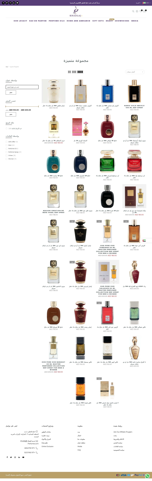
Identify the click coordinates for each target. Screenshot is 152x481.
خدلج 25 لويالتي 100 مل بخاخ (107, 144)
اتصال (79, 439)
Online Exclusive (47, 450)
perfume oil (13, 152)
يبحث (115, 439)
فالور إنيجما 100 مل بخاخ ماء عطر (80, 406)
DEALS (110, 23)
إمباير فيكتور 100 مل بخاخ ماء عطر (53, 109)
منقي (11, 96)
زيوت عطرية (45, 439)
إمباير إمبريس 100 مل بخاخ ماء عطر (80, 290)
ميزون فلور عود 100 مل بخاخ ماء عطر (80, 214)
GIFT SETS (98, 24)
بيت (7, 70)
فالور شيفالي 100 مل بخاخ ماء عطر (134, 330)
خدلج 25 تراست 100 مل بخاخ (53, 179)
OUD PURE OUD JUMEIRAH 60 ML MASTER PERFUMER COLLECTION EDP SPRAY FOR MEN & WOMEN (107, 252)
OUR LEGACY (20, 24)
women (12, 162)
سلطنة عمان (81, 446)
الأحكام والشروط (119, 443)
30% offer (13, 145)
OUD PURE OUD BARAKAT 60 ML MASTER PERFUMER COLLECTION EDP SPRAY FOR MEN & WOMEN (53, 369)
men (11, 148)
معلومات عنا (81, 443)
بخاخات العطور (46, 435)
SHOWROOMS (122, 24)
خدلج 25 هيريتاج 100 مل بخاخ (53, 330)
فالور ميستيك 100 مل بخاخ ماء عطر (80, 365)
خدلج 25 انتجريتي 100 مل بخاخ (80, 179)
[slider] (5, 110)
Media (80, 450)
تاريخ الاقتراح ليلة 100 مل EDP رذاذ (134, 290)
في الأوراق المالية (15, 132)
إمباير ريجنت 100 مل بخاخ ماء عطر (80, 330)
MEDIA (134, 24)
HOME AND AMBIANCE (78, 24)
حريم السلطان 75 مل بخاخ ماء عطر (53, 144)
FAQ (79, 453)
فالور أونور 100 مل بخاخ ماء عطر (107, 365)
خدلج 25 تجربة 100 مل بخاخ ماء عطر (107, 214)
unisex (12, 159)
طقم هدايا (45, 446)
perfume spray (14, 155)
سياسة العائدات (118, 450)
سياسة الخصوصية (119, 453)
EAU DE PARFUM (38, 24)
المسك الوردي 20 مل (80, 144)
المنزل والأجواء (46, 443)
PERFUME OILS (57, 24)
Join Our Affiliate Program (123, 435)
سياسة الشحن (118, 446)
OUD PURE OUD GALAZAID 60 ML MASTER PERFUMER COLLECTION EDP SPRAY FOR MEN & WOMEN (107, 293)
